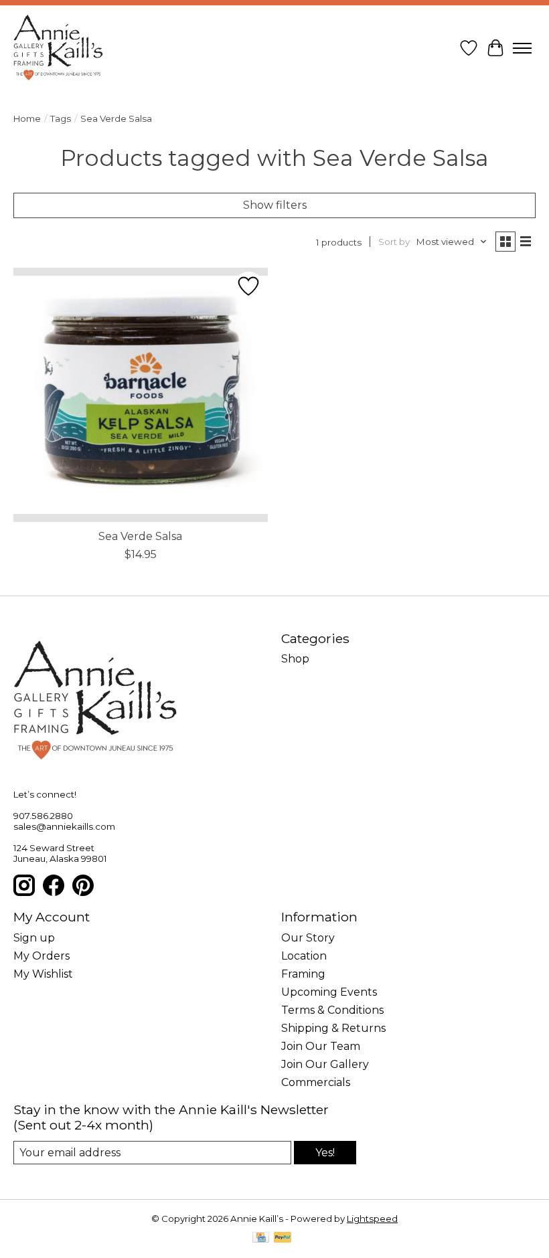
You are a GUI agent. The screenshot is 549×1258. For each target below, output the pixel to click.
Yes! (325, 1152)
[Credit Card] (260, 1238)
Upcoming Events (329, 992)
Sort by (394, 241)
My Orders (41, 956)
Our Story (308, 937)
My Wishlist (43, 974)
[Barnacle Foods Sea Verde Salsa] (140, 395)
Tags (60, 118)
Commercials (315, 1082)
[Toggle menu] (522, 48)
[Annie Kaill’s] (58, 48)
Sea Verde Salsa (140, 536)
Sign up (34, 937)
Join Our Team (320, 1046)
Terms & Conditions (332, 1010)
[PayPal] (282, 1238)
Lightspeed (372, 1218)
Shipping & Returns (333, 1028)
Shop (295, 658)
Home (27, 118)
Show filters (275, 205)
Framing (303, 974)
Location (304, 956)
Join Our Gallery (325, 1064)
